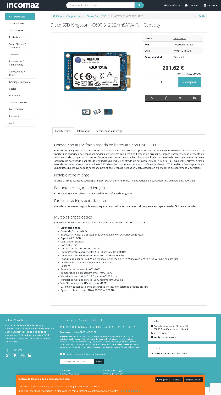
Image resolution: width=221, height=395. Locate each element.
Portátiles (14, 37)
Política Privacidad (69, 373)
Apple (12, 123)
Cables (13, 88)
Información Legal (112, 370)
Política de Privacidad (130, 347)
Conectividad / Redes (17, 73)
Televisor (14, 54)
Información (83, 130)
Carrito (210, 5)
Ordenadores (16, 23)
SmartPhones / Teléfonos (17, 45)
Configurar (162, 379)
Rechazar (176, 379)
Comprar (189, 82)
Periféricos (15, 95)
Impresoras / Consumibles (16, 63)
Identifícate (173, 5)
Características (63, 130)
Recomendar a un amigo (109, 130)
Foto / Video (16, 109)
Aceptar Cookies (194, 379)
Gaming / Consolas (19, 81)
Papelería (14, 116)
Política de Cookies (129, 390)
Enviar (99, 361)
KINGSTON (179, 38)
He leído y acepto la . (84, 353)
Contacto (193, 5)
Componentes (17, 30)
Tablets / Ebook (18, 102)
